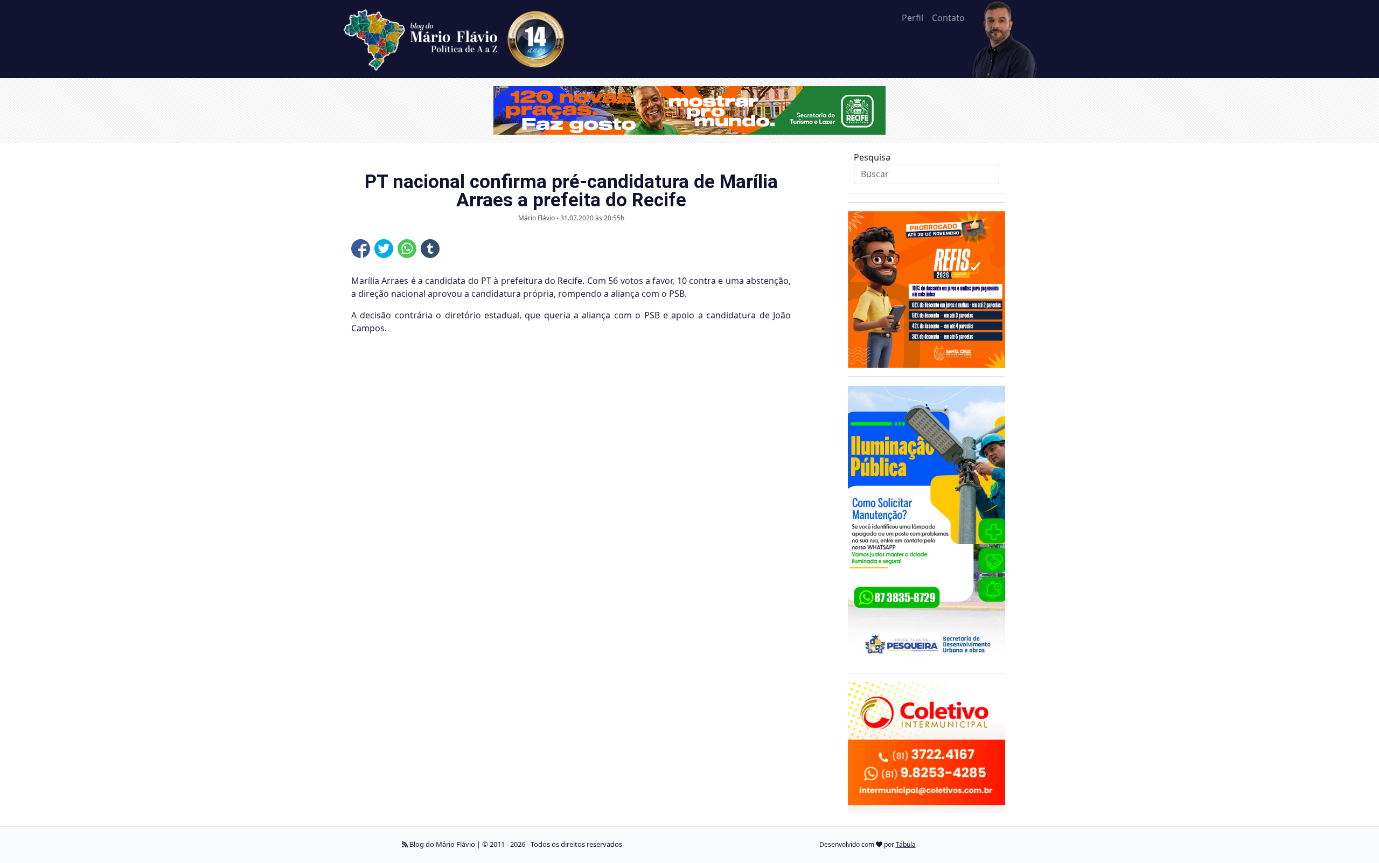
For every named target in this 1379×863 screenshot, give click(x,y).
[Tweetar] (383, 248)
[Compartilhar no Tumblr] (430, 248)
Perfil (912, 18)
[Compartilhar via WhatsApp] (407, 248)
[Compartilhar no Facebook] (360, 248)
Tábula (906, 844)
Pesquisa (872, 157)
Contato (948, 18)
